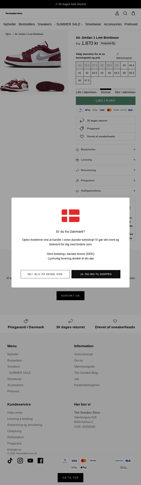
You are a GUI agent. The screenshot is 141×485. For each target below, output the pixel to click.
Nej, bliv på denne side (45, 274)
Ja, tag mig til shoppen (95, 274)
